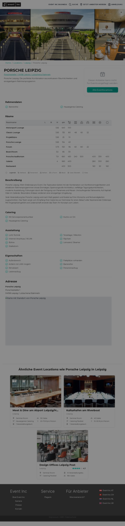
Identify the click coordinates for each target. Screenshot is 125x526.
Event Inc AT (108, 490)
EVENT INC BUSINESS (58, 4)
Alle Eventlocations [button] (102, 89)
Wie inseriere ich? (77, 497)
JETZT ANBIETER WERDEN (94, 4)
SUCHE (75, 4)
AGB (62, 517)
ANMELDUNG (117, 4)
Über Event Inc (18, 497)
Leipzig (27, 63)
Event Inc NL (108, 499)
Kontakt (18, 509)
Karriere (18, 501)
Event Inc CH (108, 495)
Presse (19, 505)
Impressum (53, 517)
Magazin (47, 497)
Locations (17, 63)
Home (8, 63)
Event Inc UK (108, 503)
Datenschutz (70, 517)
